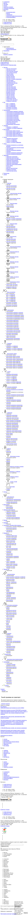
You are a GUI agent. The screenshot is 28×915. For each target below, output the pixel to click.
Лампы (8, 558)
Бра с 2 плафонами (11, 104)
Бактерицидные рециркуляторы (15, 659)
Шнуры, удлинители (11, 582)
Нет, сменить (6, 32)
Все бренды (6, 757)
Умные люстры (10, 75)
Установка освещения (8, 8)
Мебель (9, 448)
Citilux (5, 755)
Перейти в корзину (8, 54)
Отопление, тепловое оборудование (12, 525)
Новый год (6, 533)
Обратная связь (12, 65)
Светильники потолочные (12, 119)
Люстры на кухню (10, 70)
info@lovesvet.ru (4, 65)
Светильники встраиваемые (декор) (15, 112)
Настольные (6, 129)
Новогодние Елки (10, 540)
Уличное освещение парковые (13, 150)
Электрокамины (10, 649)
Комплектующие (10, 579)
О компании (6, 1)
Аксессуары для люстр (11, 99)
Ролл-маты (9, 680)
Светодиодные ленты (11, 170)
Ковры (8, 607)
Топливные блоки (10, 646)
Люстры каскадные (11, 86)
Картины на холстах (11, 610)
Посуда (8, 620)
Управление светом (11, 98)
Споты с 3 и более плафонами (13, 142)
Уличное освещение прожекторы (14, 152)
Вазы (7, 623)
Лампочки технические (12, 163)
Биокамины (9, 638)
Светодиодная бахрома (12, 548)
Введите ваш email (5, 844)
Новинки (5, 522)
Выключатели (9, 587)
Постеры (8, 625)
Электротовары (11, 574)
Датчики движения (11, 597)
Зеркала (8, 459)
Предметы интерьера (12, 605)
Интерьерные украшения (12, 556)
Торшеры (5, 125)
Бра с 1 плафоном (10, 103)
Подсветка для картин (11, 108)
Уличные (8, 151)
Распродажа (6, 173)
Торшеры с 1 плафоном (12, 126)
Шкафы (8, 461)
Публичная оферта (10, 17)
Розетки (8, 584)
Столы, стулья (13, 481)
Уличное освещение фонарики (13, 154)
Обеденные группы (15, 456)
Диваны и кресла (14, 476)
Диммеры (8, 595)
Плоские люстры (10, 76)
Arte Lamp (5, 751)
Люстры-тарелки (10, 94)
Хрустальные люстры (11, 72)
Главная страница (5, 703)
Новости (5, 773)
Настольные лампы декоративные (14, 132)
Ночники (8, 628)
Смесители (9, 682)
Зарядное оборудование (9, 509)
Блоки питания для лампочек (13, 159)
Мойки (8, 674)
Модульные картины (11, 612)
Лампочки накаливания (12, 160)
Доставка (5, 4)
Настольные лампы (12, 353)
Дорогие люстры (10, 95)
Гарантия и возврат (8, 767)
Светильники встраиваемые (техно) (15, 114)
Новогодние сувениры (11, 564)
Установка (5, 763)
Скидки (7, 685)
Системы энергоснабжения (13, 517)
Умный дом (6, 569)
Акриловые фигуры (11, 543)
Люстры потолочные (11, 68)
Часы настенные (10, 615)
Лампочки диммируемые (12, 161)
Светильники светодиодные (13, 120)
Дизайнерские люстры (11, 83)
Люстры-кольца (10, 84)
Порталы (8, 643)
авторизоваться (10, 48)
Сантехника (6, 661)
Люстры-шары (9, 73)
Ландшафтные (9, 148)
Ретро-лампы (9, 165)
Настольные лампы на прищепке (14, 134)
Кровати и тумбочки (15, 471)
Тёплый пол (9, 530)
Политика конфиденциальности (14, 16)
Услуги (5, 491)
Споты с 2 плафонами (11, 141)
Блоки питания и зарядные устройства (15, 576)
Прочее (5, 520)
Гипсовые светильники (12, 121)
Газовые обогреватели (11, 502)
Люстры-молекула (10, 81)
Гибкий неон (9, 553)
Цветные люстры (10, 77)
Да (1, 32)
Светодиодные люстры (12, 71)
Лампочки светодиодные (12, 157)
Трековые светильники (12, 138)
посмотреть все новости (6, 735)
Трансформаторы (10, 592)
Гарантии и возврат (8, 7)
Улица (4, 143)
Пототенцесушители (11, 667)
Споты (5, 137)
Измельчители (9, 672)
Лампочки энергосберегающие (13, 164)
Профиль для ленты (11, 169)
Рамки (7, 589)
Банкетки (8, 451)
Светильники (6, 110)
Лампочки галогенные (11, 156)
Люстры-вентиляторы (11, 89)
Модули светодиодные (11, 168)
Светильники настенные (12, 116)
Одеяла (8, 489)
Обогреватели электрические (13, 499)
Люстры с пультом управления (13, 79)
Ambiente (5, 750)
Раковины (8, 677)
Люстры (5, 67)
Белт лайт (8, 546)
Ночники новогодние (11, 535)
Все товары (6, 745)
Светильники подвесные (12, 117)
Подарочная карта (10, 12)
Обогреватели (10, 496)
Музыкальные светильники (13, 124)
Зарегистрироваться (11, 49)
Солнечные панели (11, 515)
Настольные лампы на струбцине (14, 136)
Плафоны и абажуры (11, 101)
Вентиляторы (9, 507)
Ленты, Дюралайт (10, 561)
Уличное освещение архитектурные (15, 147)
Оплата (5, 5)
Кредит (8, 13)
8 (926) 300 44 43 (5, 34)
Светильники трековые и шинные (14, 111)
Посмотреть (6, 50)
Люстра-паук (9, 85)
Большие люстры (10, 92)
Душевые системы (10, 664)
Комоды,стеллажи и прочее (16, 466)
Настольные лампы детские (13, 130)
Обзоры (5, 774)
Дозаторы (8, 669)
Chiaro (5, 754)
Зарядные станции (10, 512)
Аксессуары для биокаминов (13, 641)
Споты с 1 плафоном (11, 139)
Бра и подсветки (11, 292)
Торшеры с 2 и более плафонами (14, 128)
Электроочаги (9, 636)
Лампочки (5, 155)
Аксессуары (9, 618)
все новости (3, 706)
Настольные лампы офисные (13, 133)
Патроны (8, 167)
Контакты (5, 9)
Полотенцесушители (11, 527)
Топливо (8, 651)
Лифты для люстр (10, 97)
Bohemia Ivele (6, 753)
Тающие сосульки (10, 566)
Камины (9, 633)
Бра (4, 102)
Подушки (12, 486)
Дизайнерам (9, 14)
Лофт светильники (11, 123)
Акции (5, 174)
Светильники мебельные (12, 115)
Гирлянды (8, 551)
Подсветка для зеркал (11, 107)
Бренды (5, 3)
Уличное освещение (12, 387)
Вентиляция (6, 504)
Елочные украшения (11, 538)
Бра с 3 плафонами (11, 106)
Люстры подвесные (11, 88)
